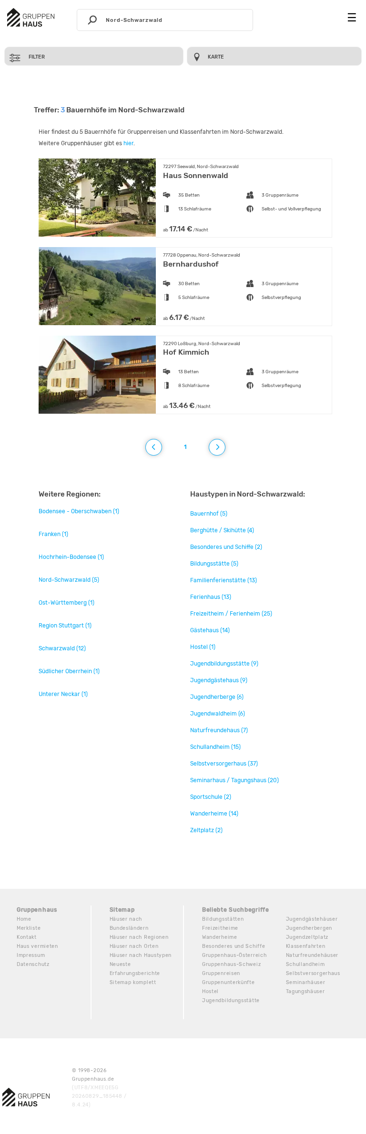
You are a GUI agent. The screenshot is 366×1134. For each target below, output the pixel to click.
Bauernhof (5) (208, 513)
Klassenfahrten (305, 946)
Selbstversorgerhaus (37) (224, 763)
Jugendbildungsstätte (231, 1000)
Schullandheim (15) (215, 747)
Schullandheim (305, 964)
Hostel (210, 991)
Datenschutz (33, 964)
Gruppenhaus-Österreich (234, 955)
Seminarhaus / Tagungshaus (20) (234, 780)
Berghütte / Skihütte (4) (222, 530)
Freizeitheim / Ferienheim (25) (231, 613)
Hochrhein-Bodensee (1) (71, 557)
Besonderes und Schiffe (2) (226, 547)
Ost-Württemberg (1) (66, 602)
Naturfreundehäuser (312, 955)
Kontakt (27, 937)
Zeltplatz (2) (206, 830)
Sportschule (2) (210, 797)
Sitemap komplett (133, 982)
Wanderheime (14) (214, 813)
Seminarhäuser (305, 982)
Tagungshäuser (305, 991)
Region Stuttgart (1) (65, 625)
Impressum (31, 955)
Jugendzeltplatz (307, 937)
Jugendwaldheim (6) (217, 713)
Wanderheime (219, 937)
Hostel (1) (202, 647)
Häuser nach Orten (134, 946)
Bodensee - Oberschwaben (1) (79, 511)
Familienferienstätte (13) (223, 580)
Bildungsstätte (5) (214, 563)
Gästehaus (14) (210, 630)
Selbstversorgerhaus (313, 973)
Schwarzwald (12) (62, 648)
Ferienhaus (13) (210, 597)
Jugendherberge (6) (217, 697)
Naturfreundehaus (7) (219, 730)
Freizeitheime (220, 928)
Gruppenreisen (221, 973)
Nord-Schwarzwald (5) (69, 580)
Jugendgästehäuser (312, 919)
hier (128, 143)
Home (24, 919)
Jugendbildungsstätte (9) (224, 663)
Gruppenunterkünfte (228, 982)
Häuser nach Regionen (139, 937)
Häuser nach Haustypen (141, 955)
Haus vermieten (37, 946)
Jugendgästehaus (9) (218, 680)
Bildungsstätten (223, 919)
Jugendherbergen (309, 928)
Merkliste (29, 928)
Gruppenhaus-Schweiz (231, 964)
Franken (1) (53, 534)
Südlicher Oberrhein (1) (69, 671)
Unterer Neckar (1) (63, 694)
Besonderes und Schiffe (233, 946)
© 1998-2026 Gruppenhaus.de (99, 1087)
